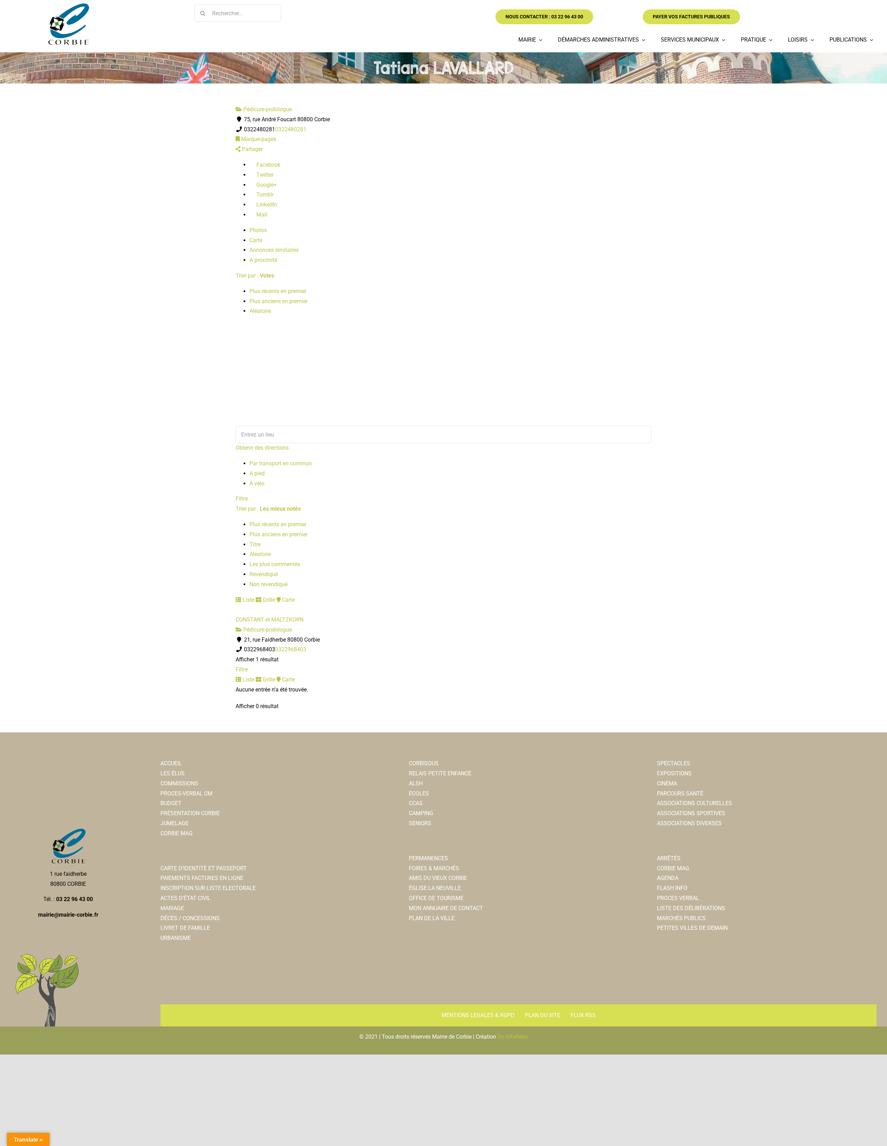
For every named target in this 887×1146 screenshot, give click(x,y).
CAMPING (421, 813)
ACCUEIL (171, 763)
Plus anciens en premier (278, 301)
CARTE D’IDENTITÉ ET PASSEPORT (203, 868)
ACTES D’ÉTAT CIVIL (185, 898)
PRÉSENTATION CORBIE (190, 813)
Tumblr (264, 194)
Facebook (267, 164)
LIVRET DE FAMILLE (185, 928)
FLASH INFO (672, 888)
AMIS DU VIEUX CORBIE (438, 878)
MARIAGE (172, 908)
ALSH (416, 783)
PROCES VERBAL (678, 898)
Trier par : (255, 275)
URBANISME (175, 938)
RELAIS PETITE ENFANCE (440, 773)
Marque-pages (258, 139)
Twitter (264, 174)
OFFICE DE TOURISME (436, 898)
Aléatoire (260, 311)
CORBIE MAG (176, 833)
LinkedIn (266, 204)
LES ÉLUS (172, 773)
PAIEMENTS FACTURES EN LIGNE (201, 878)
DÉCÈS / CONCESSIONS (190, 918)
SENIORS (420, 823)
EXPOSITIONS (674, 773)
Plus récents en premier (277, 291)
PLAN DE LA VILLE (432, 918)
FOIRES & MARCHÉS (434, 868)
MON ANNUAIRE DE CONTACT (446, 908)
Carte (255, 240)
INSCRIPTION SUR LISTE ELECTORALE (208, 888)
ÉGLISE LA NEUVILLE (435, 888)
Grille (268, 600)
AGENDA (667, 878)
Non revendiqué (268, 584)
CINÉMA (667, 783)
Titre (255, 544)
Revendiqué (263, 574)
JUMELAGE (174, 823)
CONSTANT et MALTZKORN (270, 619)
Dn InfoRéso (513, 1036)
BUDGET (171, 803)
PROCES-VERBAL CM (186, 793)
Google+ (266, 185)
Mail (261, 214)
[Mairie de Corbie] (68, 6)
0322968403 (290, 649)
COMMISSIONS (179, 783)
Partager (251, 149)
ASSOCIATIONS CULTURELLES (694, 803)
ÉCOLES (419, 793)
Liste (247, 600)
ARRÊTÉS (668, 858)
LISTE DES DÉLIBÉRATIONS (691, 908)
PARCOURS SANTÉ (680, 793)
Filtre (242, 498)
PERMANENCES (428, 858)
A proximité (263, 260)
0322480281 (290, 129)
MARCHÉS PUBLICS (681, 918)
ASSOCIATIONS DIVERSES (689, 823)
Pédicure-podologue (267, 109)
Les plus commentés (274, 564)
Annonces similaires (274, 250)
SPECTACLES (673, 763)
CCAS (416, 803)
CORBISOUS (424, 763)
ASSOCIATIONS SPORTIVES (691, 813)
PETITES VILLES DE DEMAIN (692, 928)
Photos (258, 230)
